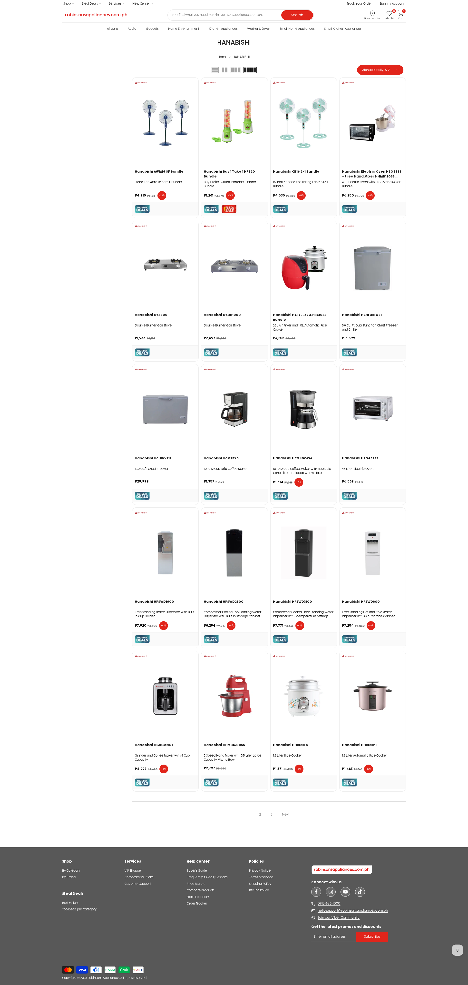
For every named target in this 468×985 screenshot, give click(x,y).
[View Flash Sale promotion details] (229, 209)
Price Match (196, 884)
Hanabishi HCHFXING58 (362, 315)
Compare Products (200, 890)
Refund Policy (259, 890)
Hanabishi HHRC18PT (359, 745)
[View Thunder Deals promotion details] (142, 209)
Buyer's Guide (197, 870)
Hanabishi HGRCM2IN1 (154, 745)
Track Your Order (359, 3)
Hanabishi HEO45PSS (360, 458)
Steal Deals (90, 3)
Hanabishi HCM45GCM (292, 458)
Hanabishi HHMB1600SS (224, 745)
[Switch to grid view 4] (250, 70)
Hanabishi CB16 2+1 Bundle (296, 171)
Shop (67, 3)
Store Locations (198, 897)
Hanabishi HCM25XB (221, 458)
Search (297, 15)
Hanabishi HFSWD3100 (292, 601)
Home (222, 57)
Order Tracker (197, 903)
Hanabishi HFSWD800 (361, 601)
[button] (192, 98)
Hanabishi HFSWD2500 (224, 601)
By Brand (69, 877)
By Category (71, 870)
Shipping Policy (260, 884)
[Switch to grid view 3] (236, 70)
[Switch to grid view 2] (224, 70)
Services (115, 3)
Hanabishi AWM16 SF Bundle (159, 171)
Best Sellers (70, 903)
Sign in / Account (392, 3)
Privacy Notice (260, 870)
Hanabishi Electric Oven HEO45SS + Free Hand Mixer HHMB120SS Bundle (371, 174)
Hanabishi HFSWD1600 (154, 601)
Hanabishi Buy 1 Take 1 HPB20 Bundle (229, 174)
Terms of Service (261, 877)
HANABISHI (241, 57)
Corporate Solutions (139, 877)
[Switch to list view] (215, 70)
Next (285, 814)
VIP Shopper (133, 870)
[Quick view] (192, 118)
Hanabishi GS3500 (151, 315)
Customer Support (138, 884)
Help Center (141, 3)
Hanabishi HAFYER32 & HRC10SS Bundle (299, 317)
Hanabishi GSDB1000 (222, 315)
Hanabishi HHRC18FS (290, 745)
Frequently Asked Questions (207, 877)
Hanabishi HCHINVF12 (153, 458)
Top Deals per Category (79, 909)
